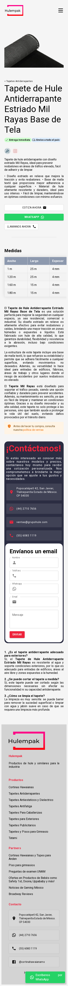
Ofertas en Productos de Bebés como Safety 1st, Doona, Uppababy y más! (33, 879)
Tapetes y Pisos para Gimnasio (28, 831)
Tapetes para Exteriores (24, 819)
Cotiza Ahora (32, 207)
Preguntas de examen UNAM (27, 871)
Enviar (17, 634)
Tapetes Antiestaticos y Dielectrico (31, 800)
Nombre (16, 557)
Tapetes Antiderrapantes (24, 793)
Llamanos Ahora (19, 226)
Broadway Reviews (21, 894)
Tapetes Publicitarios (22, 825)
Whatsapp (31, 217)
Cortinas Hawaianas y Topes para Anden (30, 857)
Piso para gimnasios (22, 865)
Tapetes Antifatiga (20, 806)
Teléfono (16, 570)
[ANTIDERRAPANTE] (7, 151)
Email (14, 597)
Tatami (13, 838)
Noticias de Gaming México (26, 887)
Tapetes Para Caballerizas (25, 812)
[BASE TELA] (15, 151)
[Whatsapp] (32, 977)
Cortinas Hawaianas (21, 787)
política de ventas (33, 429)
